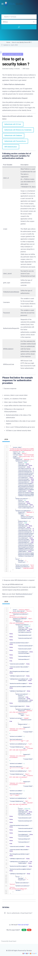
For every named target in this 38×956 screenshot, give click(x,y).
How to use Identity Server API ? (12, 54)
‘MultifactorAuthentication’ (24, 594)
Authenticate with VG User (12, 124)
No (29, 930)
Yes (24, 930)
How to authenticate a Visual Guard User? (19, 913)
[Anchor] (24, 158)
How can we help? (23, 924)
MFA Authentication (10, 147)
